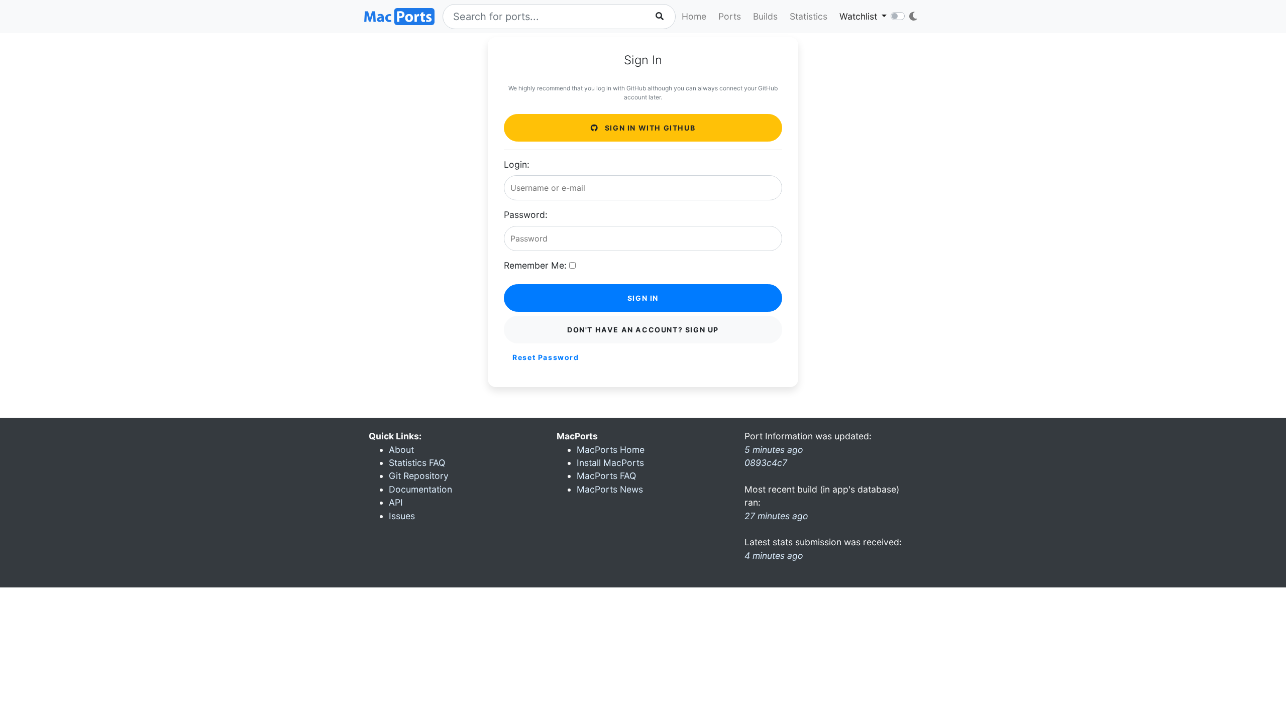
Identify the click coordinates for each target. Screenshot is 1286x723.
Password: (526, 214)
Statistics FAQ (417, 462)
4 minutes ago (773, 555)
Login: (516, 164)
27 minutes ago (776, 516)
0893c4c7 (765, 462)
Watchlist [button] (859, 16)
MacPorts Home (611, 449)
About (401, 449)
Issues (402, 516)
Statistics (808, 16)
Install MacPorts (610, 462)
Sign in (643, 298)
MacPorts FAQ (606, 475)
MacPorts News (610, 489)
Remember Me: (535, 265)
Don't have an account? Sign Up (643, 329)
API (396, 502)
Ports (729, 16)
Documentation (420, 489)
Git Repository (419, 475)
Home (694, 16)
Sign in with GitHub (648, 128)
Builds (765, 16)
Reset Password (545, 357)
